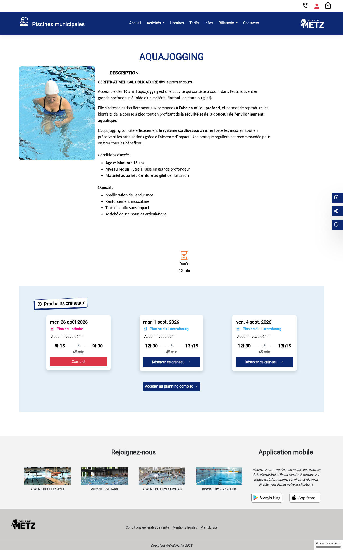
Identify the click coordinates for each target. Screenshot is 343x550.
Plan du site (209, 527)
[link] (52, 23)
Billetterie (227, 23)
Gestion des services (328, 543)
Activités (154, 23)
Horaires (177, 23)
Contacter (251, 23)
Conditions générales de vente (147, 527)
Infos (209, 23)
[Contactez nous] (305, 6)
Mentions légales (185, 527)
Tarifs (194, 23)
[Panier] (328, 5)
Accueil (135, 23)
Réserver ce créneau (169, 362)
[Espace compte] (317, 6)
